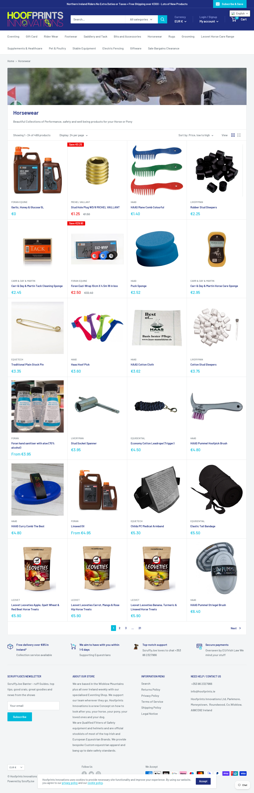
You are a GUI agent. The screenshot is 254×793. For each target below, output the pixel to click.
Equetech (17, 359)
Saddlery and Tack (95, 36)
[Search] (162, 19)
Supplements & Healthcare (24, 48)
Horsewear (155, 36)
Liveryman (196, 202)
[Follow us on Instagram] (98, 773)
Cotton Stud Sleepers (203, 364)
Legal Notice (149, 713)
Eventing (13, 36)
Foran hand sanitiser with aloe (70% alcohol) (33, 445)
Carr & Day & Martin (23, 280)
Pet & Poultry (57, 48)
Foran (15, 438)
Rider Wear (51, 36)
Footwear (71, 36)
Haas (133, 202)
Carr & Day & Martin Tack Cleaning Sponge (37, 286)
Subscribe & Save (232, 4)
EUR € (12, 767)
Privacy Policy (150, 695)
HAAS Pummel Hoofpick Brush (208, 443)
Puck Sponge (139, 286)
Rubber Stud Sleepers (203, 207)
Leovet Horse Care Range (217, 36)
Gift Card (31, 36)
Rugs (171, 36)
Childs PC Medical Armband (147, 526)
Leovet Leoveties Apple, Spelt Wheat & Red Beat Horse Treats (35, 607)
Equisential (138, 438)
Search (145, 683)
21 (140, 628)
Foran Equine (19, 202)
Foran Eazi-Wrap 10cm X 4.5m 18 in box (94, 286)
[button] (240, 13)
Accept (203, 781)
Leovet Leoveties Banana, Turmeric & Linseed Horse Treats (154, 607)
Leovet (15, 599)
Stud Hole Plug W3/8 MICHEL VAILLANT (95, 207)
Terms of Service (152, 701)
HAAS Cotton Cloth (142, 364)
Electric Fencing (113, 48)
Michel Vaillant (80, 202)
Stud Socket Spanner (84, 443)
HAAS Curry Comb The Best (27, 526)
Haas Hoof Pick (80, 364)
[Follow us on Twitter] (91, 773)
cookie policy (95, 782)
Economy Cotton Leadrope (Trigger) (152, 443)
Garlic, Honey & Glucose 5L (27, 207)
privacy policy (70, 782)
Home (10, 61)
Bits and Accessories (127, 36)
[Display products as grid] (233, 135)
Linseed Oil (77, 526)
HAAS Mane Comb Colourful (147, 207)
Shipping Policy (151, 707)
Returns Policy (150, 689)
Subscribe (19, 716)
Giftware (136, 48)
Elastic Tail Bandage (202, 526)
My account (208, 21)
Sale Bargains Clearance (163, 48)
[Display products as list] (239, 135)
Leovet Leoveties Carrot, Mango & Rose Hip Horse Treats (95, 607)
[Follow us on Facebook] (84, 773)
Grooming (188, 36)
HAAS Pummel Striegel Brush (208, 605)
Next (234, 628)
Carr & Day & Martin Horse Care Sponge (214, 286)
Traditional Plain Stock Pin (27, 364)
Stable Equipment (84, 48)
